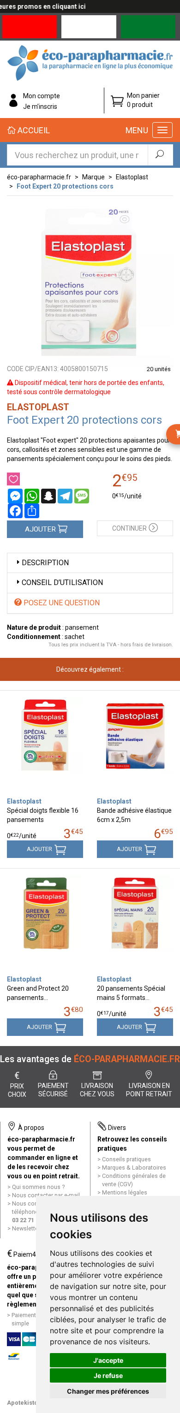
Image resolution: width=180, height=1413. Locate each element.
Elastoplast (132, 177)
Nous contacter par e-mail (46, 1195)
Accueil (33, 130)
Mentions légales (124, 1192)
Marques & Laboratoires (134, 1167)
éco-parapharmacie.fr (39, 177)
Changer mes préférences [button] (108, 1391)
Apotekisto (22, 1402)
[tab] (90, 563)
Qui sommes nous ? (38, 1186)
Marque (93, 177)
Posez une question (61, 602)
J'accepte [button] (108, 1360)
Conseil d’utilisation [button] (62, 582)
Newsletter (26, 1228)
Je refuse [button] (108, 1375)
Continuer (129, 528)
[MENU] (162, 130)
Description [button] (45, 562)
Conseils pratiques (126, 1159)
